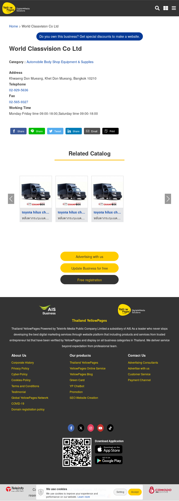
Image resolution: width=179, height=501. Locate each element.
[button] (18, 131)
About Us (18, 355)
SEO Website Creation (84, 397)
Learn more (84, 496)
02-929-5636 (18, 90)
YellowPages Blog (81, 374)
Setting (120, 492)
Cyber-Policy (19, 374)
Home (13, 26)
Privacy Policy (20, 368)
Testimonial (18, 392)
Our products (80, 355)
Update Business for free (89, 268)
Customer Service (139, 374)
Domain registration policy (28, 409)
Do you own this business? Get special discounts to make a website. (89, 36)
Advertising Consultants (143, 362)
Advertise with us (138, 368)
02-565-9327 (18, 101)
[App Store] (134, 449)
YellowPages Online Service (88, 368)
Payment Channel (139, 380)
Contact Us (137, 355)
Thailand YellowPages (89, 320)
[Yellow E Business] (71, 428)
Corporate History (22, 362)
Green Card (77, 380)
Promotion (76, 392)
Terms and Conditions (25, 386)
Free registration (89, 280)
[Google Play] (134, 460)
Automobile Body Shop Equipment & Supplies (60, 61)
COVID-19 (17, 403)
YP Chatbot (77, 386)
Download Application (109, 441)
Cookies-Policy (21, 380)
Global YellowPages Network (29, 397)
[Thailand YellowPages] (81, 428)
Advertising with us (89, 256)
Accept (135, 492)
